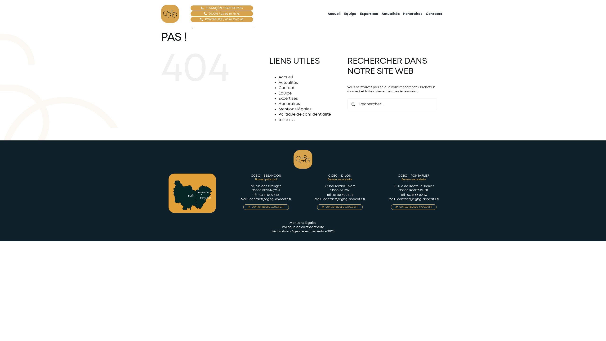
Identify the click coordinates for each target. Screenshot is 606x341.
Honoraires (289, 103)
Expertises (288, 98)
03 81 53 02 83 (269, 195)
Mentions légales (295, 109)
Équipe (285, 93)
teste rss (287, 119)
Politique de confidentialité (305, 114)
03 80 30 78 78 (343, 195)
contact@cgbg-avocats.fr (271, 199)
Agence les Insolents (308, 231)
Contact (286, 87)
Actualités (288, 82)
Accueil (286, 77)
